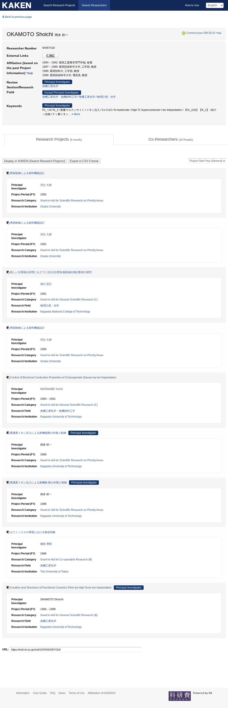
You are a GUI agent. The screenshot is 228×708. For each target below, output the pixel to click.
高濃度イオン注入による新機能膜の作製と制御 (38, 432)
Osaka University (50, 206)
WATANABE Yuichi (51, 389)
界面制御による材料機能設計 (27, 173)
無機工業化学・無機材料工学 (59, 96)
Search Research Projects (59, 5)
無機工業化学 (50, 86)
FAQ (52, 693)
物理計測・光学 (106, 96)
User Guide (40, 693)
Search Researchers (94, 5)
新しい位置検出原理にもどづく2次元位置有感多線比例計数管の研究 (51, 272)
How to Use (192, 5)
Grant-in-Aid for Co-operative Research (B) (66, 559)
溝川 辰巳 (46, 284)
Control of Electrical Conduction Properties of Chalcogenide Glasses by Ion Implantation (63, 377)
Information (23, 693)
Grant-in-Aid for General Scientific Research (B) (69, 615)
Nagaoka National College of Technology (65, 311)
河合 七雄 (46, 185)
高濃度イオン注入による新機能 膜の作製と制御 (38, 482)
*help (218, 33)
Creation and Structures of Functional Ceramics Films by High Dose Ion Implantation (61, 587)
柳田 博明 (46, 544)
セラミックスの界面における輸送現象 (32, 532)
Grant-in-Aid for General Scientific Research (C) (69, 299)
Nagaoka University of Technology (61, 416)
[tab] (59, 139)
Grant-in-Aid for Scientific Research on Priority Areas (71, 200)
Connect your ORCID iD (200, 32)
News (62, 693)
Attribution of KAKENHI (101, 693)
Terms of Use (77, 693)
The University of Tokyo (54, 571)
